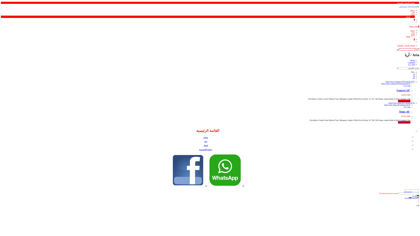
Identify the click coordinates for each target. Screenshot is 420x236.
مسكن (412, 30)
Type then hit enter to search (388, 193)
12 (414, 74)
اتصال (412, 35)
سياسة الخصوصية (205, 150)
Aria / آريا (407, 86)
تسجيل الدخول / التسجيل (406, 3)
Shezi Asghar (408, 191)
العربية (414, 196)
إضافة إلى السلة (404, 101)
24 (414, 76)
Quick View (390, 82)
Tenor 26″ (404, 111)
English (414, 198)
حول (413, 33)
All (414, 78)
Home (408, 37)
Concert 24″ (403, 90)
